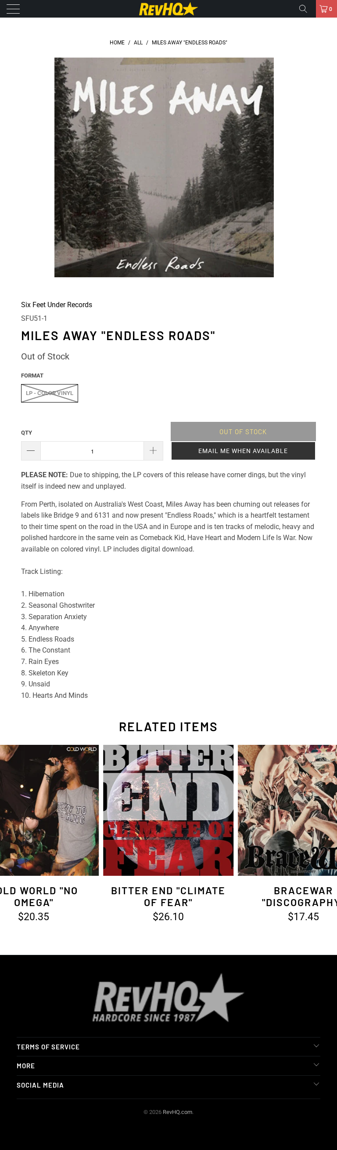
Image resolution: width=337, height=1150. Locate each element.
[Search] (306, 9)
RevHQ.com (177, 1112)
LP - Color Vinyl (49, 393)
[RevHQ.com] (168, 9)
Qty (26, 432)
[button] (243, 451)
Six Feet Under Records (56, 305)
